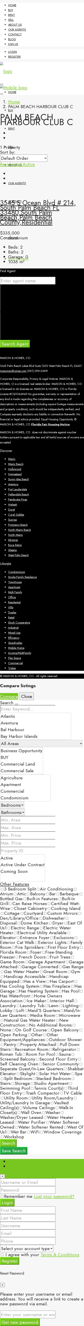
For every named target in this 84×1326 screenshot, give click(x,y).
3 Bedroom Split (20, 889)
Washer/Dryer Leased (21, 1117)
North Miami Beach (19, 530)
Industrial (13, 628)
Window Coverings (63, 1132)
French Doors (32, 957)
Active (29, 164)
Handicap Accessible (24, 976)
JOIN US (13, 44)
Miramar (13, 540)
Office (12, 597)
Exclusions (64, 937)
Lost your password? (54, 1196)
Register (14, 57)
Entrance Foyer (35, 937)
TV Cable (72, 1093)
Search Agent (15, 344)
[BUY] (21, 757)
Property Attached (38, 1044)
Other (37, 1034)
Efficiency (13, 638)
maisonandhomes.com (13, 371)
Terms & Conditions (60, 1254)
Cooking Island (66, 908)
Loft (20, 1010)
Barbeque (69, 893)
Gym (75, 971)
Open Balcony (65, 1030)
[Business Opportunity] (21, 750)
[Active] (22, 858)
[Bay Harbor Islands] (35, 736)
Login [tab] (13, 1161)
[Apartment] (25, 784)
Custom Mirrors (62, 913)
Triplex (12, 668)
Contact (15, 34)
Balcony (37, 893)
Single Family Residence (22, 577)
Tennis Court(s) (49, 1088)
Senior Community (60, 1064)
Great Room (55, 971)
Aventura (13, 484)
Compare (9, 696)
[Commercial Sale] (21, 770)
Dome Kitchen (34, 923)
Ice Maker (36, 1000)
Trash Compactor (42, 1093)
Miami (11, 459)
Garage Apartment (46, 962)
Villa (10, 607)
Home (12, 5)
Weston (12, 550)
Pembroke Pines (17, 499)
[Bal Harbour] (35, 729)
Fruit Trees (60, 957)
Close (26, 696)
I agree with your (41, 1254)
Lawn (54, 1005)
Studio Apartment (51, 1083)
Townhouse (15, 582)
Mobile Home (16, 648)
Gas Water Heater (21, 971)
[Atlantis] (35, 716)
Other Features (14, 884)
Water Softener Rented (40, 1127)
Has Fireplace (56, 986)
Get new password (20, 1322)
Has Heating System (38, 991)
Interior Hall (62, 1000)
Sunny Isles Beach (18, 479)
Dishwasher (54, 918)
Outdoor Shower (65, 1039)
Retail (11, 618)
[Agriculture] (25, 777)
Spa (78, 1073)
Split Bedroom (18, 1078)
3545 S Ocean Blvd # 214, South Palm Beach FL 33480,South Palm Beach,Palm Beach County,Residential (38, 212)
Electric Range (25, 927)
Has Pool (70, 991)
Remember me (19, 1196)
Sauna (65, 1054)
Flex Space (14, 658)
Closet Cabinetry (30, 908)
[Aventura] (35, 723)
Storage (22, 1083)
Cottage (12, 913)
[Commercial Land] (21, 764)
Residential (11, 164)
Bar (52, 893)
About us (15, 25)
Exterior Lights (52, 942)
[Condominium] (25, 798)
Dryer (57, 923)
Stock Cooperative (19, 623)
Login (12, 52)
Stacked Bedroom (53, 1078)
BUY (10, 10)
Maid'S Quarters (44, 1010)
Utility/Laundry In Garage (25, 1102)
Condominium (16, 572)
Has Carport (62, 981)
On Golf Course (31, 1030)
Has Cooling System (19, 986)
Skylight (27, 1073)
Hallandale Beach (18, 494)
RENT (11, 15)
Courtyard (33, 913)
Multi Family (15, 592)
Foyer (35, 952)
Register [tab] (16, 1166)
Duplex (12, 612)
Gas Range (73, 966)
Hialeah (12, 505)
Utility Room (16, 1098)
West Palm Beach (18, 555)
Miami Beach (15, 464)
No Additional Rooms (50, 1025)
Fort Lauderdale (17, 489)
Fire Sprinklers (29, 947)
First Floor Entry (63, 947)
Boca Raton (15, 545)
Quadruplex (15, 643)
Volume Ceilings (39, 1107)
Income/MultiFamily (19, 653)
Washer (52, 1112)
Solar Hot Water (55, 1073)
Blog (12, 39)
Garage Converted (40, 966)
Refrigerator (64, 1049)
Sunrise (12, 520)
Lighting (71, 1005)
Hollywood (14, 469)
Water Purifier (31, 1122)
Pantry (10, 1044)
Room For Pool (40, 1054)
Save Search (14, 1150)
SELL (11, 20)
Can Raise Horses (29, 903)
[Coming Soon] (22, 871)
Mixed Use (14, 633)
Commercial (15, 663)
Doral (11, 510)
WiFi (35, 1132)
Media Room (42, 1015)
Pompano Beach (18, 525)
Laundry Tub (32, 1005)
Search (8, 1143)
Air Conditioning (56, 889)
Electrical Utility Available (42, 932)
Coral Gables (16, 515)
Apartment (14, 587)
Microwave (69, 1015)
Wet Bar (18, 1132)
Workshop (14, 1136)
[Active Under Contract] (22, 864)
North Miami (15, 535)
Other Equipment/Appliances (29, 1037)
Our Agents (17, 30)
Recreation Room (31, 1049)
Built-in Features (42, 898)
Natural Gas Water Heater (29, 1020)
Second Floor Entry (58, 1059)
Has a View (34, 981)
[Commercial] (25, 791)
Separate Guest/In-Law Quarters (31, 1068)
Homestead (15, 474)
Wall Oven (31, 1112)
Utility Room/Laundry (52, 1098)
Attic (21, 893)
